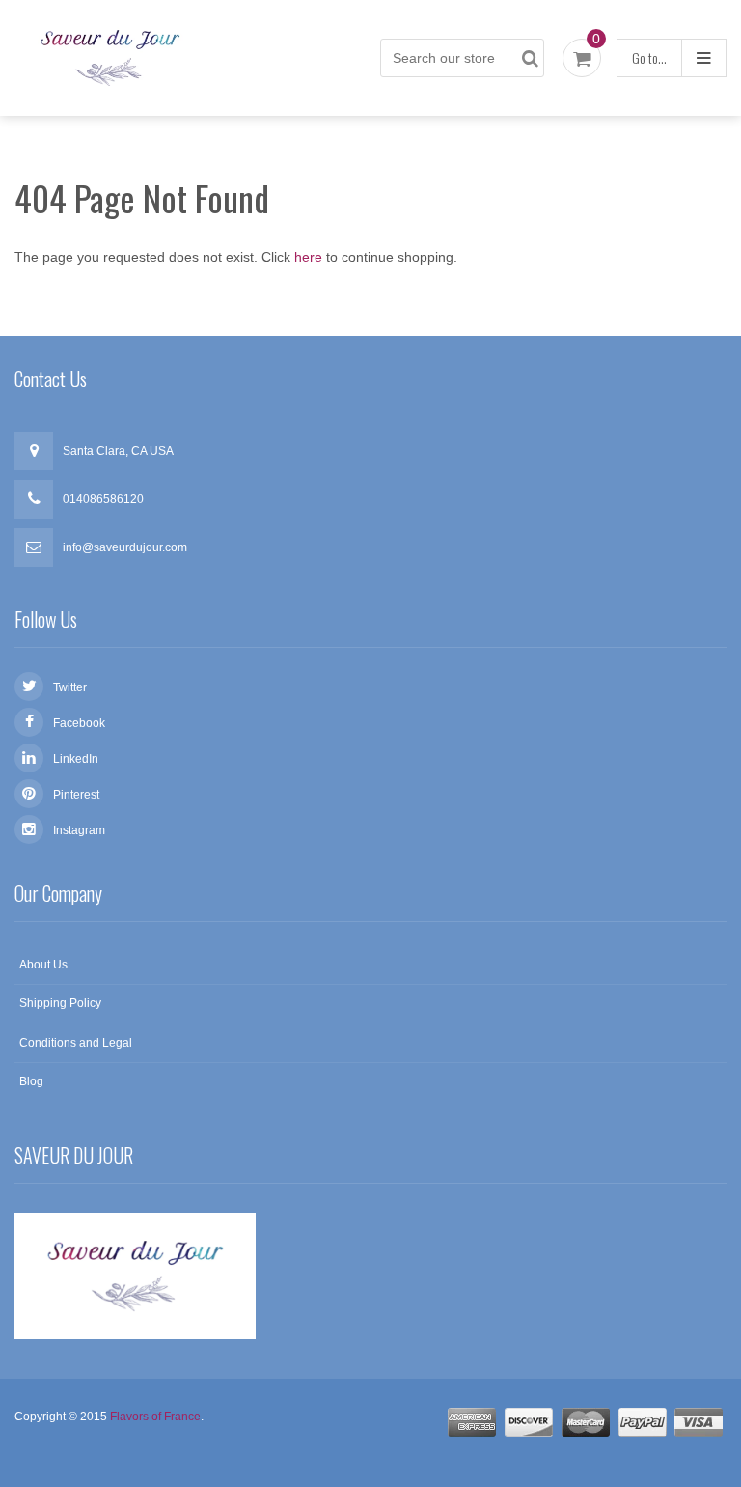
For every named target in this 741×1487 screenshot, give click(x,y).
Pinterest (76, 794)
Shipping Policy (60, 1003)
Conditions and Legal (75, 1043)
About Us (43, 964)
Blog (31, 1081)
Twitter (70, 687)
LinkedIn (75, 759)
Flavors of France (155, 1416)
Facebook (79, 723)
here (308, 257)
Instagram (79, 830)
